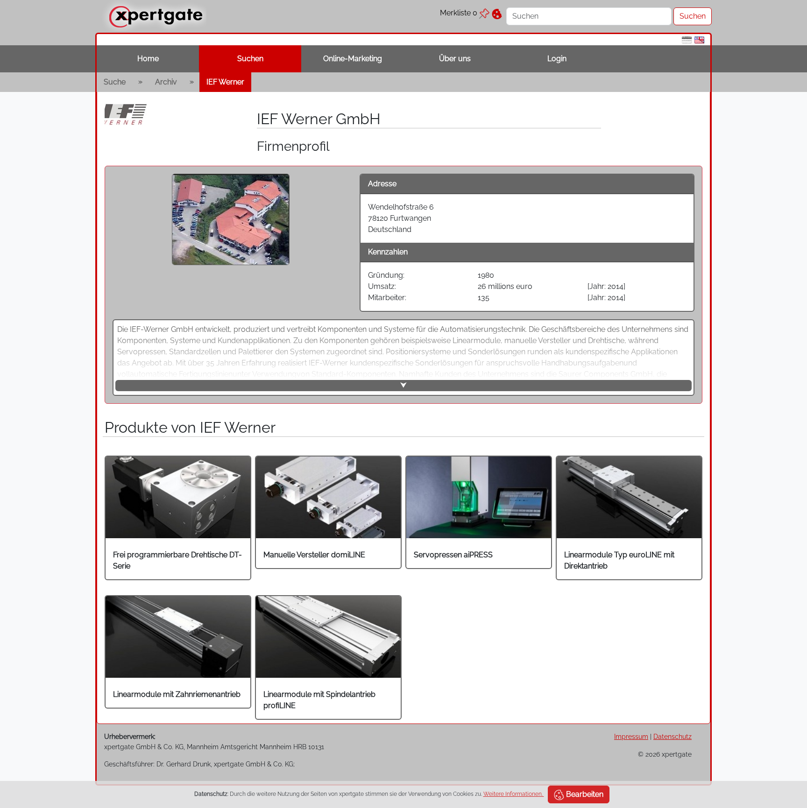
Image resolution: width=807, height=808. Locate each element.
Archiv (166, 81)
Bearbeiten (583, 794)
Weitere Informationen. (513, 794)
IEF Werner (225, 81)
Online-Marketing (352, 58)
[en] (699, 39)
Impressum (631, 736)
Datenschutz (672, 736)
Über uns (455, 58)
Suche (115, 81)
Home (148, 58)
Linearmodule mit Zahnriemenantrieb (177, 694)
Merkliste (458, 12)
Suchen (250, 58)
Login (556, 58)
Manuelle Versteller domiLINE (314, 554)
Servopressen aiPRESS (453, 554)
